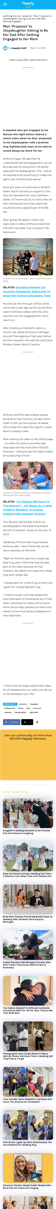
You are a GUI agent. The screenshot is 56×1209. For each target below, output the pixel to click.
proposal (37, 708)
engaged (34, 704)
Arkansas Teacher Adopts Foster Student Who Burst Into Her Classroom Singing (27, 1186)
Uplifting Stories (11, 16)
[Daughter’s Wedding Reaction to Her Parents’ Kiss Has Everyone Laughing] (28, 813)
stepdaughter (20, 712)
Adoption (27, 16)
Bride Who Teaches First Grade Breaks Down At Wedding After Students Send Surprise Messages (27, 919)
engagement (9, 708)
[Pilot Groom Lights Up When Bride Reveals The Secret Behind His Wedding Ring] (28, 1125)
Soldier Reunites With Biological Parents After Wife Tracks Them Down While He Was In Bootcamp (27, 965)
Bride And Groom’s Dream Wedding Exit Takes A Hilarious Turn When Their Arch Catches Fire (27, 875)
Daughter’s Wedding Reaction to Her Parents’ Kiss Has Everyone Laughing (26, 831)
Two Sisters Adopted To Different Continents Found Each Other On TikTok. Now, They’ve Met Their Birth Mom (28, 1011)
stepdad (7, 712)
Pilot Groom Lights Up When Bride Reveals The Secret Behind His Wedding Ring (27, 1143)
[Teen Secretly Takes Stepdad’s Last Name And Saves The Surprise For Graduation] (28, 1082)
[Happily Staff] (5, 48)
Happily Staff (19, 48)
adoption (23, 704)
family (20, 708)
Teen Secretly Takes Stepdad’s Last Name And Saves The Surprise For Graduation (27, 1100)
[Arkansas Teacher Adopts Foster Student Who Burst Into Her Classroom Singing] (28, 1168)
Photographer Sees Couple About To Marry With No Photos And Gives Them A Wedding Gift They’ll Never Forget (28, 1056)
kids (28, 708)
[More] (37, 722)
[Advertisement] (28, 96)
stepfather (33, 712)
